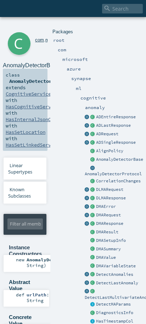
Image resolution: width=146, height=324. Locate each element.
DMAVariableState (116, 265)
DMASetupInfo (111, 240)
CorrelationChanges (118, 180)
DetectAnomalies (114, 274)
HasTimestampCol (114, 321)
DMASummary (108, 248)
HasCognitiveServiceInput (40, 106)
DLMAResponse (111, 197)
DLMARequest (109, 189)
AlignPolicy (109, 150)
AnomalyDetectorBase (119, 159)
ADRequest (107, 133)
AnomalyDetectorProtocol (113, 173)
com (39, 39)
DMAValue (106, 257)
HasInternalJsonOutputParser (44, 119)
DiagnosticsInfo (114, 312)
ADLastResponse (113, 125)
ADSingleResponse (116, 142)
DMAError (106, 206)
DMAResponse (109, 223)
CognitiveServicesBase (35, 94)
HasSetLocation (25, 132)
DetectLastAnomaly (117, 282)
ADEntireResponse (116, 116)
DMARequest (108, 214)
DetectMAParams (113, 304)
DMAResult (107, 231)
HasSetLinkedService (33, 145)
